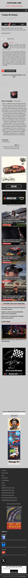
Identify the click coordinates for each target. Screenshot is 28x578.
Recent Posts (10, 38)
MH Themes (23, 576)
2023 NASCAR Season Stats (8, 492)
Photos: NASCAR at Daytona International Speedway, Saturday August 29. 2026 (13, 221)
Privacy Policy (5, 473)
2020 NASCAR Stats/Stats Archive (9, 500)
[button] (26, 10)
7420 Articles (17, 101)
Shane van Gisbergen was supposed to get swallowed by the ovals (14, 297)
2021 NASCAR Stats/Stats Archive (9, 497)
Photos (3, 483)
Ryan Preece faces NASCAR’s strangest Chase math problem (12, 278)
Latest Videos (5, 478)
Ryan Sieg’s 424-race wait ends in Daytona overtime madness (13, 240)
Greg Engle (13, 18)
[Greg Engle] (5, 47)
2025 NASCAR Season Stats (8, 488)
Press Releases (5, 480)
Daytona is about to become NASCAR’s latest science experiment (11, 258)
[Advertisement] (14, 395)
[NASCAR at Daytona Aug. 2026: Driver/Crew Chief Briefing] (14, 332)
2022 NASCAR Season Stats (8, 495)
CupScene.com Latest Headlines (14, 304)
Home (3, 475)
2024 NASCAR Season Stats (8, 490)
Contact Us (4, 470)
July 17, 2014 (6, 18)
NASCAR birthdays (10, 70)
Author (4, 38)
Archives (4, 485)
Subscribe (14, 415)
